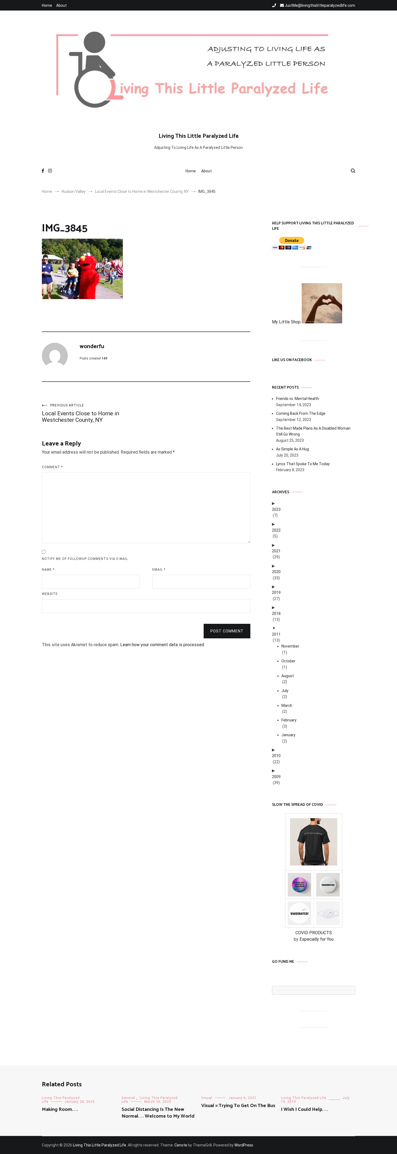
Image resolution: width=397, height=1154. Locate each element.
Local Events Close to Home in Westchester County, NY (80, 413)
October (288, 661)
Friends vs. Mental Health (297, 398)
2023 (276, 509)
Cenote (180, 1145)
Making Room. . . (60, 1109)
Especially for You (317, 939)
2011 (276, 634)
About (61, 5)
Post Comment (227, 631)
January (288, 735)
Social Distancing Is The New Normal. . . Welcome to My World (158, 1112)
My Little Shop (287, 321)
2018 (276, 613)
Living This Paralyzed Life (303, 1098)
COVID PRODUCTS (313, 932)
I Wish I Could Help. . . (304, 1109)
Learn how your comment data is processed (162, 644)
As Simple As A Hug (292, 449)
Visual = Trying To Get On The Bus (238, 1106)
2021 (276, 551)
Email (159, 569)
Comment (52, 467)
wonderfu (92, 346)
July (284, 691)
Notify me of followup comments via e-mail (85, 559)
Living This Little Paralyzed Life (199, 136)
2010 (276, 756)
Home (47, 5)
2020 (276, 572)
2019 (276, 592)
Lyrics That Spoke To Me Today (303, 464)
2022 (276, 530)
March (286, 705)
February (289, 720)
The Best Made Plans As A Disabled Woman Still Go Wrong (313, 431)
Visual (206, 1098)
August (287, 676)
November (290, 646)
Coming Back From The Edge (300, 413)
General (128, 1098)
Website (50, 594)
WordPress (243, 1145)
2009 (276, 777)
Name (48, 569)
